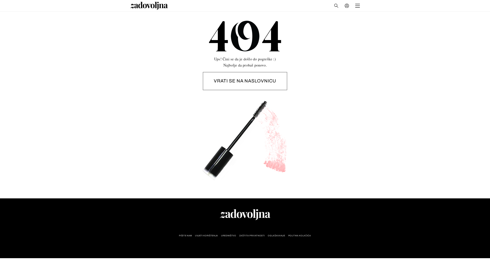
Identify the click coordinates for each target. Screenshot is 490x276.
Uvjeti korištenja (206, 236)
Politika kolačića (299, 236)
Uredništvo (228, 236)
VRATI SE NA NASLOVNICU (245, 80)
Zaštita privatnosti (252, 236)
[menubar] (347, 6)
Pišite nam (185, 236)
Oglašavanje (276, 236)
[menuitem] (347, 6)
